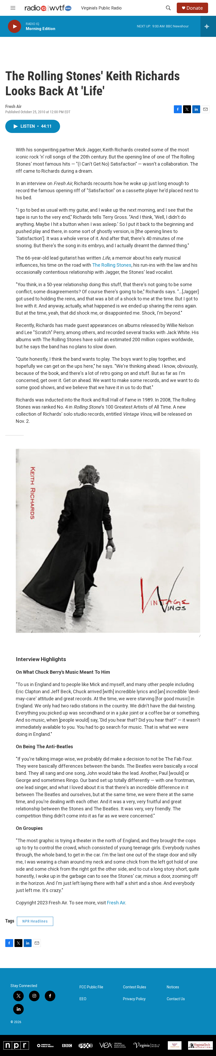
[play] (14, 26)
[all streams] (208, 26)
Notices (173, 987)
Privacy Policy (134, 999)
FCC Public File (91, 987)
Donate (194, 8)
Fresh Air (116, 902)
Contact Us (176, 999)
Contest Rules (134, 987)
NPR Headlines (35, 921)
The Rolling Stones (111, 265)
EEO (83, 999)
